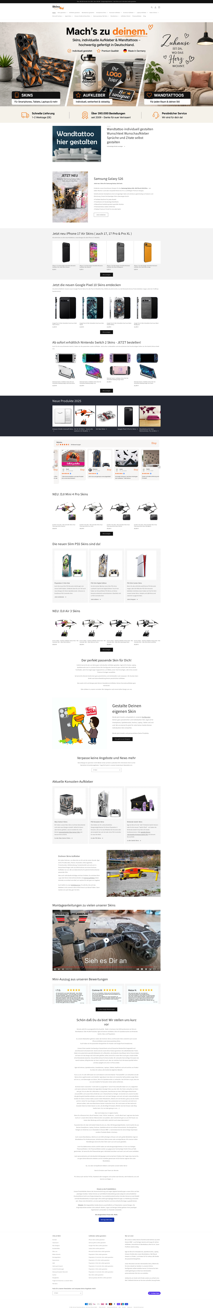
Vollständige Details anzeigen (115, 146)
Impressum (55, 1242)
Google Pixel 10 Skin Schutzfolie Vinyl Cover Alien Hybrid (92, 324)
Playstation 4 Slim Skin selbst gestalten (99, 1263)
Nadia (61, 469)
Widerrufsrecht (56, 1254)
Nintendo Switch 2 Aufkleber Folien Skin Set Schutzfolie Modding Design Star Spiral (144, 382)
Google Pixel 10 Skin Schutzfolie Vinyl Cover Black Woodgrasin (146, 324)
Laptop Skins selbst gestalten (97, 1248)
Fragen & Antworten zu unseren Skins (62, 1280)
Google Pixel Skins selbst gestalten (98, 1245)
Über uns (54, 1251)
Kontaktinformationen (139, 1307)
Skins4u (74, 1307)
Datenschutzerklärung (112, 1307)
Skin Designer (56, 1245)
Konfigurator (146, 717)
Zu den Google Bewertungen (106, 1009)
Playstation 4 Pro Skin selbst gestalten (99, 1260)
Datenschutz (55, 1260)
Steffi (114, 469)
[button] (62, 12)
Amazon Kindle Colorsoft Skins (62, 429)
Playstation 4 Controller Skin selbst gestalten (101, 1266)
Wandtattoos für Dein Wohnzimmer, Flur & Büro (148, 430)
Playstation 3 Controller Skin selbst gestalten (101, 1272)
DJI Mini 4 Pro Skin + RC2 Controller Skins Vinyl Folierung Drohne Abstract (63, 525)
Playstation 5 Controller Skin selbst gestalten (101, 1257)
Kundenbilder (56, 1248)
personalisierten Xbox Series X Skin (69, 832)
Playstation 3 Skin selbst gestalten (98, 1269)
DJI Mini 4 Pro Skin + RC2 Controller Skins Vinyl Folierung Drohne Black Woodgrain (145, 525)
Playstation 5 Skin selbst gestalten (98, 1254)
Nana (141, 469)
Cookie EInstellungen (58, 1269)
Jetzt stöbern (95, 599)
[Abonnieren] (119, 770)
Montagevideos (56, 1257)
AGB (53, 1263)
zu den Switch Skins (133, 840)
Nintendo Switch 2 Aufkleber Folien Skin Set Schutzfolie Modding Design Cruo (90, 382)
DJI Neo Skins (100, 429)
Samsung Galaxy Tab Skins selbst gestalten (100, 1277)
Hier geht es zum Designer (122, 739)
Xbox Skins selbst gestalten (96, 1274)
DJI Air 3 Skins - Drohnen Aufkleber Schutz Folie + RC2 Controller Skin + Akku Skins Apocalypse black (120, 641)
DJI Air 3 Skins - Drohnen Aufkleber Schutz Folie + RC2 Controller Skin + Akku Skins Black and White (147, 641)
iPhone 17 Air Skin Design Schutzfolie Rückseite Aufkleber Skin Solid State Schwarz (63, 266)
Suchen (54, 1274)
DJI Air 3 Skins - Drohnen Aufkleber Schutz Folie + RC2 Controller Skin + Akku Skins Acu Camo (93, 641)
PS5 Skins (54, 1283)
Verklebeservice (75, 885)
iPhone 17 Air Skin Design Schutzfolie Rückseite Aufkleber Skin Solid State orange (145, 266)
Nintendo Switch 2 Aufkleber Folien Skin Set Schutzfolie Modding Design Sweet (117, 378)
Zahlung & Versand (57, 1266)
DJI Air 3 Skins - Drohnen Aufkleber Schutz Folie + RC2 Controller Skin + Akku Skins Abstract (65, 641)
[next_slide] (159, 467)
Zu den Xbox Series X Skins (62, 838)
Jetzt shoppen (131, 599)
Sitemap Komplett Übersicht (60, 1272)
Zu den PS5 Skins (96, 838)
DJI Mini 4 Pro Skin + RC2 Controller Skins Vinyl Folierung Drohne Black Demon (118, 525)
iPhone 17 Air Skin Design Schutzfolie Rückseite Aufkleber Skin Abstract (91, 266)
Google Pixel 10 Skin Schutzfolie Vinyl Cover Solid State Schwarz (64, 324)
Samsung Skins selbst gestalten (97, 1242)
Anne (87, 469)
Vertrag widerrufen (106, 1219)
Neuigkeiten (55, 1277)
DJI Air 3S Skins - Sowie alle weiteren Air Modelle (83, 430)
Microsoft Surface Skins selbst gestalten (99, 1251)
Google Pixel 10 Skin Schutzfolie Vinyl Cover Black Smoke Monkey (119, 324)
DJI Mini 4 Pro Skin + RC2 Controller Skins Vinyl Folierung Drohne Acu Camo (91, 525)
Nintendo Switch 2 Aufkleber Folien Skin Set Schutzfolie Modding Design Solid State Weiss (63, 382)
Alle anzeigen (106, 274)
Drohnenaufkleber (89, 878)
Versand (124, 1307)
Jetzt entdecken (101, 215)
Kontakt (54, 1239)
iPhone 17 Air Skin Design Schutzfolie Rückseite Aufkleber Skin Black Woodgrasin (118, 266)
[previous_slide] (53, 467)
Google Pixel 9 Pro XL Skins (127, 429)
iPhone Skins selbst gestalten (97, 1239)
